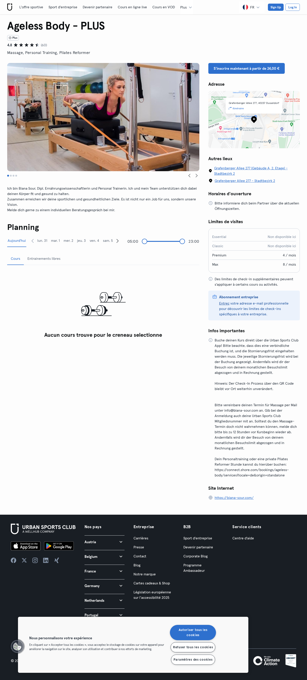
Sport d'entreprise (63, 7)
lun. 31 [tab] (42, 240)
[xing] (56, 560)
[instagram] (35, 560)
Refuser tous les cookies (193, 647)
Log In (292, 7)
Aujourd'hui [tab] (17, 240)
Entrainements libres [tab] (43, 258)
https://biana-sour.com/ (234, 497)
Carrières (140, 538)
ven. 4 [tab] (94, 240)
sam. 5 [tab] (108, 240)
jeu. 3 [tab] (81, 240)
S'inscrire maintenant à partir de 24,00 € (246, 68)
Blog (136, 565)
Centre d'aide (243, 538)
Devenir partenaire (97, 7)
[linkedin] (46, 560)
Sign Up (276, 7)
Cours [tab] (15, 258)
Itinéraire (238, 108)
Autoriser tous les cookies (193, 632)
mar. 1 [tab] (55, 240)
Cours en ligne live (132, 7)
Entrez (224, 303)
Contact (139, 556)
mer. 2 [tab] (68, 240)
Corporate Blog (195, 556)
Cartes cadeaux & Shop (151, 583)
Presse (138, 547)
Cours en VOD (163, 7)
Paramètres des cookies (193, 660)
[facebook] (13, 560)
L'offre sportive (31, 7)
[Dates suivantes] (117, 241)
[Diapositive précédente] (189, 175)
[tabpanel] (103, 304)
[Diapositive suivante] (196, 175)
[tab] (8, 176)
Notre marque (144, 574)
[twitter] (24, 560)
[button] (105, 541)
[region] (133, 645)
